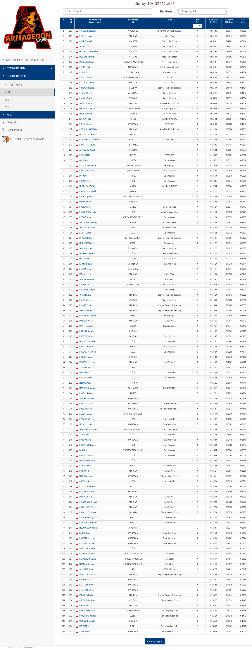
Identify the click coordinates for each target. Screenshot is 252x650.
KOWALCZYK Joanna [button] (87, 512)
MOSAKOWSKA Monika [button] (88, 528)
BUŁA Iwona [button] (84, 285)
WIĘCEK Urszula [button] (85, 497)
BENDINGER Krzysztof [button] (87, 212)
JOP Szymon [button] (84, 46)
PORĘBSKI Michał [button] (86, 455)
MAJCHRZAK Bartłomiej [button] (88, 52)
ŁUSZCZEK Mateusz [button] (87, 134)
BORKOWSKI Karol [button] (86, 347)
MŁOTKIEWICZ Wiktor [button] (87, 186)
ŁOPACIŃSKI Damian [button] (87, 238)
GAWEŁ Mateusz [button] (85, 606)
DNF (7, 107)
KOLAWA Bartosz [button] (86, 300)
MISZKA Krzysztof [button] (86, 114)
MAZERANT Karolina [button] (87, 254)
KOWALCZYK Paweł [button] (87, 145)
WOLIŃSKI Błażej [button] (85, 274)
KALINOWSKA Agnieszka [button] (89, 518)
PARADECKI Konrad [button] (86, 492)
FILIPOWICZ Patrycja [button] (87, 243)
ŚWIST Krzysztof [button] (85, 202)
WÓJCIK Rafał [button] (84, 626)
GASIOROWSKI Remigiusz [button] (89, 507)
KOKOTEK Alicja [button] (85, 357)
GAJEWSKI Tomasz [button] (86, 88)
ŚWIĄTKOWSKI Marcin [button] (87, 461)
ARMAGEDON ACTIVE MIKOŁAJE (24, 60)
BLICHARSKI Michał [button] (87, 486)
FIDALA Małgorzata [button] (86, 564)
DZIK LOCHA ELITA (16, 68)
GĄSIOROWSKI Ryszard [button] (88, 502)
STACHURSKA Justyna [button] (88, 430)
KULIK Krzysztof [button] (85, 197)
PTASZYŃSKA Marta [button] (86, 590)
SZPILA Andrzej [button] (85, 310)
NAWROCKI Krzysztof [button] (87, 191)
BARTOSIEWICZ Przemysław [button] (90, 140)
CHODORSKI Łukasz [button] (87, 600)
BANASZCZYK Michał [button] (87, 559)
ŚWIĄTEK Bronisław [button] (86, 279)
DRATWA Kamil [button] (85, 269)
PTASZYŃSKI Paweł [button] (86, 585)
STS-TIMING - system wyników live (28, 139)
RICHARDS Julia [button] (85, 424)
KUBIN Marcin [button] (85, 471)
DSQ (7, 99)
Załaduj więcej (154, 641)
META (8, 92)
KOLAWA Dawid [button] (85, 98)
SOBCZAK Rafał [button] (85, 119)
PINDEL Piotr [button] (84, 72)
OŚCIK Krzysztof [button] (85, 41)
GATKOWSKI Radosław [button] (87, 31)
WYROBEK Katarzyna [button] (87, 362)
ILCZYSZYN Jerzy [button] (85, 217)
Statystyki (11, 122)
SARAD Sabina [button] (84, 259)
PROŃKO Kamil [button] (85, 305)
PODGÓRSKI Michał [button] (87, 611)
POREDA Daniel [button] (85, 440)
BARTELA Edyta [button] (85, 233)
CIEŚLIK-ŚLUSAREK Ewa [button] (88, 129)
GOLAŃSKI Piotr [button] (85, 181)
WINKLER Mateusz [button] (86, 62)
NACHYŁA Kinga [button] (85, 580)
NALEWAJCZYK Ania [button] (87, 352)
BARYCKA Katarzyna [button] (87, 538)
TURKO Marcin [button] (85, 295)
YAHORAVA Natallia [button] (87, 398)
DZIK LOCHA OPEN (16, 76)
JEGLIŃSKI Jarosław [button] (87, 228)
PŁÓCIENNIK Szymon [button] (87, 316)
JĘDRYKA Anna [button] (85, 383)
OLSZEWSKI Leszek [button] (86, 543)
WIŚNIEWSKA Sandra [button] (87, 621)
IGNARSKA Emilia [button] (86, 595)
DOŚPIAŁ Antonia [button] (86, 393)
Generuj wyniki (14, 129)
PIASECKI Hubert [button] (85, 409)
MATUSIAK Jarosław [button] (87, 342)
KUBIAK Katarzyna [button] (86, 331)
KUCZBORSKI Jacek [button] (87, 336)
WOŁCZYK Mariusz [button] (86, 57)
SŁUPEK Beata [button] (84, 533)
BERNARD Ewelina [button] (86, 466)
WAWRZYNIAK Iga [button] (86, 574)
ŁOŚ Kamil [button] (83, 176)
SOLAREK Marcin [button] (85, 78)
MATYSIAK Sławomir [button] (87, 388)
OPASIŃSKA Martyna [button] (87, 290)
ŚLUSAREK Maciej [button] (86, 103)
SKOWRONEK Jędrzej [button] (87, 109)
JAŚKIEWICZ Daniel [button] (87, 150)
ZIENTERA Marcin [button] (86, 367)
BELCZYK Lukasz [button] (86, 36)
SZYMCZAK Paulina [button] (87, 549)
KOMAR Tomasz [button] (85, 404)
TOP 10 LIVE (15, 84)
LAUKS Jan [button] (83, 450)
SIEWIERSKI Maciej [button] (86, 155)
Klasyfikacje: (166, 11)
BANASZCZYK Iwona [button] (87, 554)
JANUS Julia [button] (84, 435)
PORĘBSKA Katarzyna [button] (87, 445)
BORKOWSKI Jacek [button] (86, 171)
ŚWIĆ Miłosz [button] (84, 373)
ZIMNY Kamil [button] (84, 67)
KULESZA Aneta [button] (85, 124)
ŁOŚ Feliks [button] (83, 160)
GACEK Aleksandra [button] (86, 481)
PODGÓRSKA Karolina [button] (87, 616)
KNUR (9, 114)
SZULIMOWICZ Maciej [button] (88, 222)
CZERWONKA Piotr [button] (86, 83)
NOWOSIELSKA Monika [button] (88, 523)
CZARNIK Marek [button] (85, 93)
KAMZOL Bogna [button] (85, 414)
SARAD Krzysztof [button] (85, 248)
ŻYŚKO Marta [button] (84, 631)
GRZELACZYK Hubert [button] (87, 166)
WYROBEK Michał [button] (86, 321)
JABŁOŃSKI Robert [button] (86, 569)
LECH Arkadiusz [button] (85, 476)
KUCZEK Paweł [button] (85, 207)
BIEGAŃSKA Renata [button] (86, 419)
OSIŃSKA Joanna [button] (85, 378)
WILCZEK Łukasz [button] (86, 326)
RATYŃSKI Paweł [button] (85, 264)
